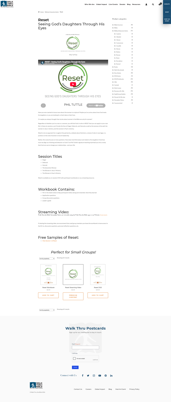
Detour (118, 49)
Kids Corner (117, 88)
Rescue (118, 55)
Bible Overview (118, 25)
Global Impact (101, 4)
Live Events (113, 4)
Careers (88, 389)
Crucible (118, 46)
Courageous (119, 43)
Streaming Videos (119, 100)
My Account (146, 4)
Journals (116, 85)
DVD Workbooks (119, 79)
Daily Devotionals (119, 70)
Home (42, 12)
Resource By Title (119, 91)
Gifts (115, 82)
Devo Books (117, 73)
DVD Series (117, 76)
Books (116, 67)
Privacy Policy (134, 389)
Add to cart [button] (48, 295)
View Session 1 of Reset (49, 241)
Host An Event (167, 20)
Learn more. (103, 215)
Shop (167, 12)
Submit (75, 367)
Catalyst (118, 34)
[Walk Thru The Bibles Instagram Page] (94, 375)
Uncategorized (118, 103)
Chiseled (118, 37)
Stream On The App (119, 97)
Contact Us (78, 389)
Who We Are (89, 4)
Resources (136, 4)
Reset (117, 58)
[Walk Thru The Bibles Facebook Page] (82, 375)
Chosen (118, 40)
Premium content (73, 296)
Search (153, 4)
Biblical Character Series (52, 12)
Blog (128, 4)
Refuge (118, 52)
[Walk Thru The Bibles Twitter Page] (88, 375)
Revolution (119, 61)
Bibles (116, 27)
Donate (122, 4)
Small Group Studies (119, 94)
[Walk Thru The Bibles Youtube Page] (100, 375)
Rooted (118, 64)
